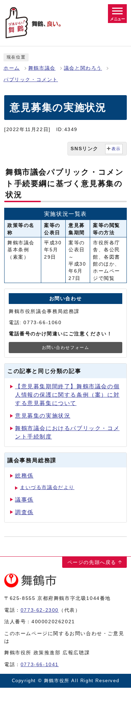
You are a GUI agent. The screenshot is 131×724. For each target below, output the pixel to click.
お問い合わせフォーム (65, 347)
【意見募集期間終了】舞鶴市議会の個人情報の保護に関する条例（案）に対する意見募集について (67, 394)
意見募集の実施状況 (42, 416)
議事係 (24, 500)
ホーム (11, 68)
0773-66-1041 (40, 664)
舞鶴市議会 (42, 68)
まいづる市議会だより (47, 487)
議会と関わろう (83, 68)
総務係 (24, 476)
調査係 (24, 512)
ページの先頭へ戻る (91, 562)
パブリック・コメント (30, 79)
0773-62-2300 (40, 610)
